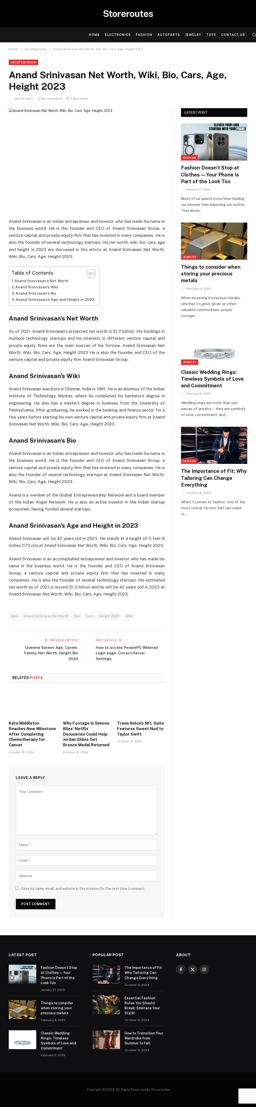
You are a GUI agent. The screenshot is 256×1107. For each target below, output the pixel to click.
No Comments (52, 98)
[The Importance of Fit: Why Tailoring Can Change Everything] (214, 445)
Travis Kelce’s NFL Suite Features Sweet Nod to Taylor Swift (140, 729)
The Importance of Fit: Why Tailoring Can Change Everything (214, 478)
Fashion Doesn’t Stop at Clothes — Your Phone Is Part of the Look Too (210, 174)
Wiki (129, 616)
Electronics (118, 35)
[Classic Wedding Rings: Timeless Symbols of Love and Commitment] (214, 346)
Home (94, 35)
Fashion (144, 35)
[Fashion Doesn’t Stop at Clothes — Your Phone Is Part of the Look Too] (214, 142)
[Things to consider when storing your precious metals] (214, 241)
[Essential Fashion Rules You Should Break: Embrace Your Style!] (106, 1004)
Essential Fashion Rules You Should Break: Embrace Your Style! (142, 1005)
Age (14, 616)
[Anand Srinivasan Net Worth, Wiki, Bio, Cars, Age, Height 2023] (87, 159)
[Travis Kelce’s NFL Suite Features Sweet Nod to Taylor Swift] (141, 703)
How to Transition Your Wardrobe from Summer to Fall (144, 1038)
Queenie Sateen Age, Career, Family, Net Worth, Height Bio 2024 (51, 653)
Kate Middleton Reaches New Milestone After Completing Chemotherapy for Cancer (32, 734)
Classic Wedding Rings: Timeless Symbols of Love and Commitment (212, 379)
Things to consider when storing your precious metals (210, 273)
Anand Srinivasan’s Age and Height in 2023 (55, 299)
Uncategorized (23, 62)
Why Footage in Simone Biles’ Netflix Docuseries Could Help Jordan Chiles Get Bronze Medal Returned (86, 734)
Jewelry (193, 35)
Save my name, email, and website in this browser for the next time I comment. (83, 889)
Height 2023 (110, 616)
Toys (211, 35)
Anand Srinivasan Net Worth (46, 616)
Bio (77, 616)
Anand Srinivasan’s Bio (36, 293)
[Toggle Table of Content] (88, 273)
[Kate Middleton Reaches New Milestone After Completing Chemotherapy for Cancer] (32, 703)
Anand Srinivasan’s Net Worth (41, 281)
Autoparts (169, 35)
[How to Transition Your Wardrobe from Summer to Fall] (106, 1039)
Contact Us (233, 35)
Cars (89, 616)
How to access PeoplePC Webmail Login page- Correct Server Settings (127, 653)
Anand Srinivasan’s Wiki (36, 287)
